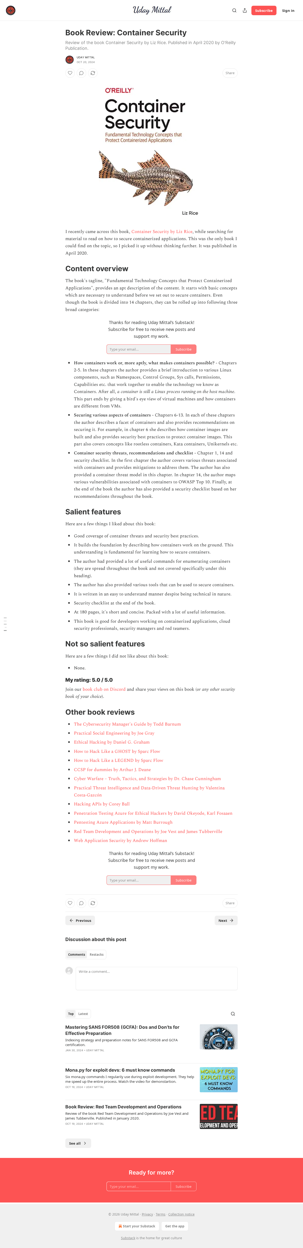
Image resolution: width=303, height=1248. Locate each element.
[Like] (70, 73)
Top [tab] (71, 1014)
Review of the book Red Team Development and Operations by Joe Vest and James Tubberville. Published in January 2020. (126, 1115)
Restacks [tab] (96, 954)
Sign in (288, 10)
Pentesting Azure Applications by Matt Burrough (123, 822)
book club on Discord (104, 689)
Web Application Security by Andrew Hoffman (120, 840)
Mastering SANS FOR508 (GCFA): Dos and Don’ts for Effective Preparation (122, 1030)
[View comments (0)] (81, 73)
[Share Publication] (245, 10)
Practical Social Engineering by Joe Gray (114, 733)
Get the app (174, 1226)
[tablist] (85, 954)
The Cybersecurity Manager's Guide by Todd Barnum (127, 724)
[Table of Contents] (5, 624)
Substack (128, 1238)
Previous (83, 920)
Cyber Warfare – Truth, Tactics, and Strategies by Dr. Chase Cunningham (147, 778)
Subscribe (264, 10)
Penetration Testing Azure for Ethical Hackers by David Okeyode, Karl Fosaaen (153, 813)
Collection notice (181, 1214)
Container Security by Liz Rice (161, 231)
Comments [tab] (76, 954)
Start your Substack (139, 1226)
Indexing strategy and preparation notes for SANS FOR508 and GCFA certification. (121, 1042)
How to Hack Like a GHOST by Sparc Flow (117, 751)
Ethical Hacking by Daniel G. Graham (112, 742)
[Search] (234, 10)
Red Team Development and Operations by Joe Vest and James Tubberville (148, 831)
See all (75, 1143)
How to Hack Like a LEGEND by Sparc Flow (118, 760)
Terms (160, 1214)
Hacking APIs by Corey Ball (102, 804)
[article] (151, 1041)
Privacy (147, 1214)
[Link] (58, 268)
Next (222, 920)
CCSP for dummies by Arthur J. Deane (112, 769)
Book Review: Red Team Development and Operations (123, 1107)
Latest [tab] (83, 1014)
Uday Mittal (86, 57)
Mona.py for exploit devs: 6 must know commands (120, 1070)
